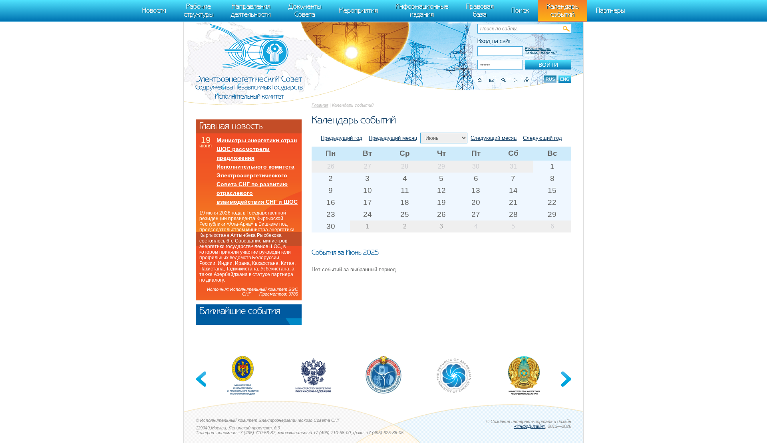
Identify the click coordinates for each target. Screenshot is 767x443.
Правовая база (480, 10)
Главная (320, 105)
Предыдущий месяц (393, 138)
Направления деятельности (251, 10)
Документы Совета (304, 10)
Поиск (520, 10)
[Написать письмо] (491, 80)
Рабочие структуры (198, 10)
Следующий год (542, 138)
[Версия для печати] (527, 80)
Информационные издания (421, 10)
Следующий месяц (494, 138)
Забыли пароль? (541, 53)
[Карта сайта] (515, 80)
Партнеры (610, 10)
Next (565, 379)
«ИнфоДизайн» (529, 426)
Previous (202, 379)
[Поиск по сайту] (503, 80)
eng (565, 79)
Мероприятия (358, 10)
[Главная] (479, 80)
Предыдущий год (341, 138)
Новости (154, 10)
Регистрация (538, 48)
